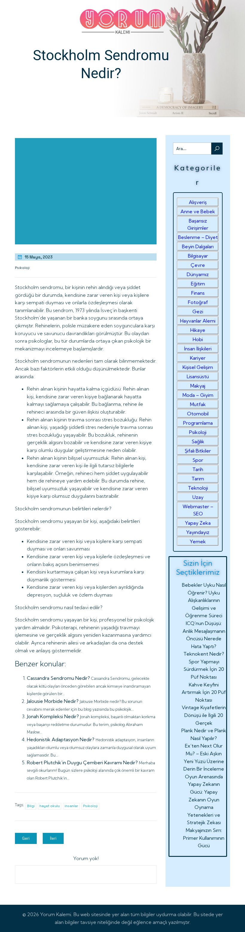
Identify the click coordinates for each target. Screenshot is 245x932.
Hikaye (197, 330)
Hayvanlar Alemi (197, 321)
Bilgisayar (198, 256)
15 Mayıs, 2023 (38, 257)
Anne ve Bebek (197, 211)
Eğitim (198, 284)
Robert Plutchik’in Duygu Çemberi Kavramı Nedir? (82, 762)
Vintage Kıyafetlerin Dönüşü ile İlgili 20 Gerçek (204, 715)
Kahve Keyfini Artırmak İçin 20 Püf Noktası (204, 692)
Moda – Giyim (198, 395)
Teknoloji (198, 488)
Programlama (198, 423)
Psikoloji (22, 267)
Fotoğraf (198, 302)
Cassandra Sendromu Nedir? (58, 678)
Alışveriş (198, 202)
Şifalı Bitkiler (198, 451)
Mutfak (198, 404)
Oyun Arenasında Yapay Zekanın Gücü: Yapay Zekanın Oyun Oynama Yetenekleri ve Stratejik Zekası (204, 800)
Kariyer (198, 358)
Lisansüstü (198, 376)
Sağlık (198, 441)
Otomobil (198, 414)
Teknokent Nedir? (203, 654)
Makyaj (197, 386)
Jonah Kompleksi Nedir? (53, 716)
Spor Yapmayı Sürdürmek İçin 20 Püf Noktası (203, 669)
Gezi (197, 311)
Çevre (198, 265)
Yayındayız (197, 532)
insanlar (71, 806)
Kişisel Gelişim (198, 367)
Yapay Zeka (198, 523)
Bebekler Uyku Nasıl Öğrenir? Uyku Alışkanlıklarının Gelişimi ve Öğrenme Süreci (204, 600)
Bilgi (31, 806)
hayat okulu (49, 806)
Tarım (198, 479)
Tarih (197, 469)
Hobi (198, 339)
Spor (197, 460)
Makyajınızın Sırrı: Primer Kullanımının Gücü (203, 837)
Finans (198, 293)
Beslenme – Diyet (198, 237)
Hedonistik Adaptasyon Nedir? (60, 739)
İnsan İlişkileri (198, 349)
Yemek (198, 541)
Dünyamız (198, 274)
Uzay (197, 497)
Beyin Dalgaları (198, 246)
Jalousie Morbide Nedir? (53, 701)
